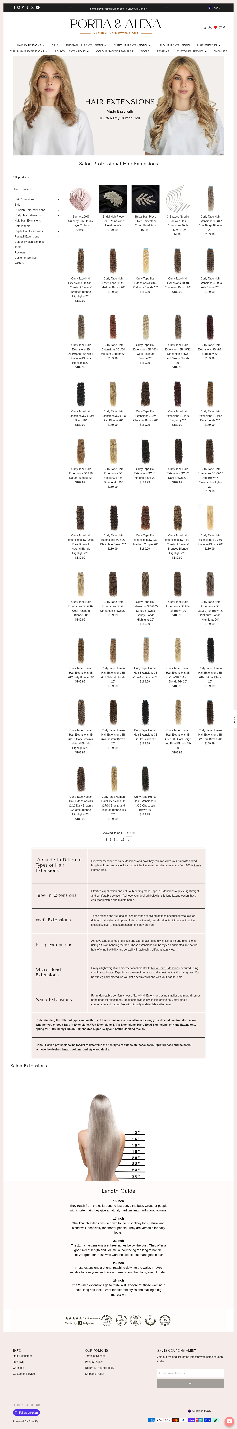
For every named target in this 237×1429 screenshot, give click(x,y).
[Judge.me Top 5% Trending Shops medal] (165, 1320)
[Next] (166, 8)
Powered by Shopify (25, 1421)
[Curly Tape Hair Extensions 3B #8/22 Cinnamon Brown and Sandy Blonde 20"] (178, 327)
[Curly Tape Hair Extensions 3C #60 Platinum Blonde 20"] (210, 518)
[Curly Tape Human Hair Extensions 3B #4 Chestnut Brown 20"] (113, 713)
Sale (55, 45)
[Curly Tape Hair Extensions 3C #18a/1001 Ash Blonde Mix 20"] (113, 451)
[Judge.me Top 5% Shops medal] (150, 1320)
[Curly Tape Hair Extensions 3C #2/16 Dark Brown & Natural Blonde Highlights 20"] (81, 518)
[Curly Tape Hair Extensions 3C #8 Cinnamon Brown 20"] (113, 584)
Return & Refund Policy (99, 1367)
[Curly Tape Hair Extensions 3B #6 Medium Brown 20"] (113, 261)
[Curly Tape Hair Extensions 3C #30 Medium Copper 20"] (145, 518)
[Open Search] (204, 27)
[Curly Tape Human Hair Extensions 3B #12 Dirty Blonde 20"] (81, 651)
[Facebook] (14, 8)
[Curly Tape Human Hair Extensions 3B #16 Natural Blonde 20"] (113, 651)
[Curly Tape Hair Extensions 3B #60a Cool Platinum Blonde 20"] (145, 327)
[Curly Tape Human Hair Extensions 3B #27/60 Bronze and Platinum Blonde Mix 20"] (113, 779)
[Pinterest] (23, 8)
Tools (145, 51)
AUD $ (216, 7)
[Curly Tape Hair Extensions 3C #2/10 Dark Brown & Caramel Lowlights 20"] (210, 451)
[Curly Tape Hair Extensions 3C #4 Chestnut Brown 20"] (145, 394)
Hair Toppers (207, 45)
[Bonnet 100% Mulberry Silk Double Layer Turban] (81, 199)
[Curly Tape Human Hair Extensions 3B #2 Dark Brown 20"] (210, 713)
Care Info (18, 1367)
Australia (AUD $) (203, 1411)
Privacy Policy (94, 1361)
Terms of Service (95, 1355)
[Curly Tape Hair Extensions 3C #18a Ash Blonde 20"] (113, 394)
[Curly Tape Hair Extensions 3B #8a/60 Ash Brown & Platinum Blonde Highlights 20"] (81, 327)
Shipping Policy (94, 1373)
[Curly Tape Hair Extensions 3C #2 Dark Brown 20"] (178, 451)
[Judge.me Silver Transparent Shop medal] (121, 1320)
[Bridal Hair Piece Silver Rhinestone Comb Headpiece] (145, 199)
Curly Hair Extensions (130, 45)
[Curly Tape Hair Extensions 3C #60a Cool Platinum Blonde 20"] (81, 584)
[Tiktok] (27, 8)
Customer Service (190, 51)
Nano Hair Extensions (146, 995)
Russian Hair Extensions (84, 45)
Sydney (121, 8)
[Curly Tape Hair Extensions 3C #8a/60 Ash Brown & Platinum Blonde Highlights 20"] (210, 584)
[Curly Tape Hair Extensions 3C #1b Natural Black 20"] (145, 451)
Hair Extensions (29, 45)
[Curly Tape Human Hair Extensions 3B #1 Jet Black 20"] (145, 713)
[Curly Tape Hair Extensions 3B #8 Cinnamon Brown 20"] (178, 261)
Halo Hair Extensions (174, 45)
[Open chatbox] (229, 1422)
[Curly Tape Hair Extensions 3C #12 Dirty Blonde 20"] (210, 394)
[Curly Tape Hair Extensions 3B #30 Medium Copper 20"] (113, 327)
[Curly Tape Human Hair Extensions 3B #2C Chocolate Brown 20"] (145, 779)
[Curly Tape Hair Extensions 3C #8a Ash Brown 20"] (178, 584)
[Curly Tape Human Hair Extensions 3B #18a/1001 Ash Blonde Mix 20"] (178, 651)
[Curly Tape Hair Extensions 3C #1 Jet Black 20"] (81, 394)
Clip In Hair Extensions (27, 51)
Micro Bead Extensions (165, 968)
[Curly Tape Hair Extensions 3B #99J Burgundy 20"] (210, 327)
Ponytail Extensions (70, 51)
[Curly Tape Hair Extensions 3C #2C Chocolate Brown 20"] (113, 518)
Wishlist (220, 51)
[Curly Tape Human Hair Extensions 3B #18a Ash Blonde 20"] (145, 651)
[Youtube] (37, 8)
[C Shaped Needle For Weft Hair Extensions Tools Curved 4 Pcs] (178, 199)
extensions (106, 915)
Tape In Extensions (163, 891)
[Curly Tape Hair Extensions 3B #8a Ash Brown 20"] (210, 261)
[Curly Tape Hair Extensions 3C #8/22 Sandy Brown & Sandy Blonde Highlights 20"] (145, 584)
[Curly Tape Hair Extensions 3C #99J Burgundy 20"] (178, 394)
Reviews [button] (235, 719)
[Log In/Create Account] (210, 27)
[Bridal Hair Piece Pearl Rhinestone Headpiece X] (113, 199)
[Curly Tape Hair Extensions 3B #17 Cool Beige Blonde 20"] (210, 199)
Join (190, 1383)
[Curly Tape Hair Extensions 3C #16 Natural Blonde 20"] (81, 451)
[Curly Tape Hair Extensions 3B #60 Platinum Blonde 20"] (145, 261)
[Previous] (71, 8)
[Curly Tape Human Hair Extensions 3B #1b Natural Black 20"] (210, 651)
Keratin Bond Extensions (180, 940)
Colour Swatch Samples (114, 51)
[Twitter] (32, 8)
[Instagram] (18, 8)
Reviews (163, 51)
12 (122, 839)
